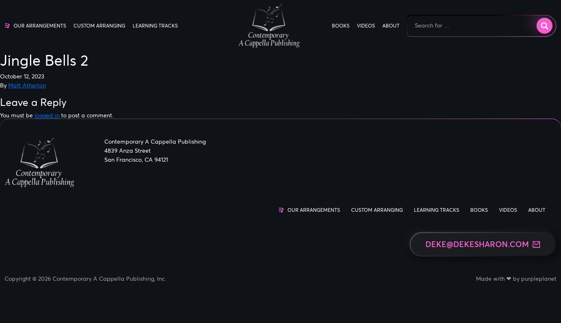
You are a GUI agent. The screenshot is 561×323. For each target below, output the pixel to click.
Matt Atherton (27, 85)
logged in (47, 115)
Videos (366, 26)
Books (340, 26)
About (391, 26)
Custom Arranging (99, 26)
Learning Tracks (155, 26)
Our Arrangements (40, 26)
